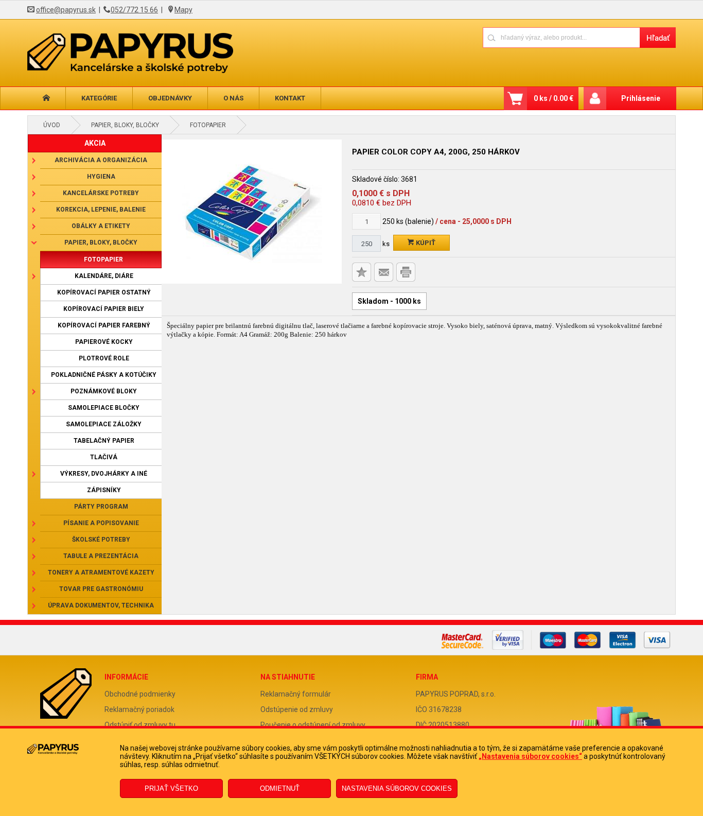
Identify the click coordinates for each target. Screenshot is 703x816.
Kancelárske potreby (101, 193)
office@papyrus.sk (66, 10)
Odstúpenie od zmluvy (296, 709)
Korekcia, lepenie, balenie (101, 209)
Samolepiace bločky (103, 407)
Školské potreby (101, 539)
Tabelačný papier (104, 440)
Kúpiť (424, 243)
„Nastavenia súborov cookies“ (530, 756)
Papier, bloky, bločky (125, 125)
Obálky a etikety (101, 226)
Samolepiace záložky (104, 424)
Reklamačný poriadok (139, 709)
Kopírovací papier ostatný (104, 292)
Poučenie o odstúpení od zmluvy (312, 725)
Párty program (101, 506)
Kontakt (290, 98)
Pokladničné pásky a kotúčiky (103, 374)
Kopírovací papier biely (103, 308)
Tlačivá (103, 457)
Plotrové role (104, 358)
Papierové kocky (104, 341)
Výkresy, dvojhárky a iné (103, 473)
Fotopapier (208, 125)
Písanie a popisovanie (101, 523)
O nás (233, 98)
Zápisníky (104, 490)
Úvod (51, 125)
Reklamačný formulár (295, 694)
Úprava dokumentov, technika (101, 605)
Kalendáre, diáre (104, 276)
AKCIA (95, 143)
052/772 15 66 (134, 10)
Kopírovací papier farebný (104, 325)
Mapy (183, 10)
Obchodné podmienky (139, 694)
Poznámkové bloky (104, 391)
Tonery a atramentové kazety (101, 572)
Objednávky (170, 98)
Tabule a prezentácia (100, 556)
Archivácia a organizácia (101, 160)
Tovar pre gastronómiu (101, 589)
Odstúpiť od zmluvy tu (139, 725)
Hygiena (101, 176)
